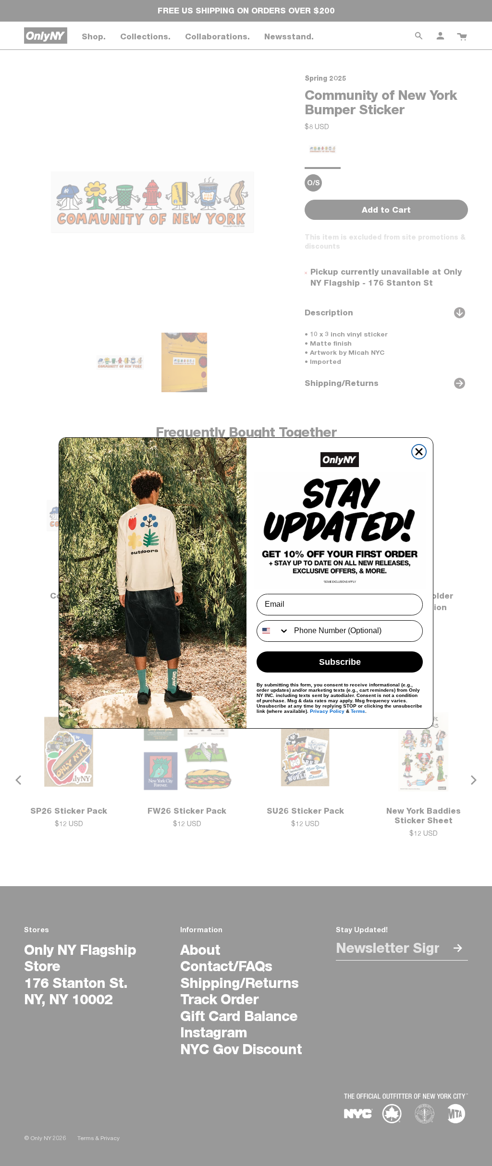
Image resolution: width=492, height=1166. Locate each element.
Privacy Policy (327, 711)
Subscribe (340, 662)
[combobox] (273, 631)
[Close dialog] (419, 452)
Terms (358, 711)
